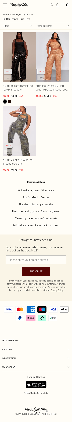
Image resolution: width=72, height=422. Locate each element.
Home (5, 14)
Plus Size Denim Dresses (36, 197)
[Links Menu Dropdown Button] (5, 5)
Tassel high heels (24, 218)
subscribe (36, 271)
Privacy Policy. (57, 290)
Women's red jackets (46, 218)
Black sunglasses (50, 211)
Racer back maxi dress (47, 225)
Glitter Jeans (47, 190)
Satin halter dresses (23, 225)
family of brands (57, 284)
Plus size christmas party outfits (36, 204)
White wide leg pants (29, 190)
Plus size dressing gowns (25, 211)
